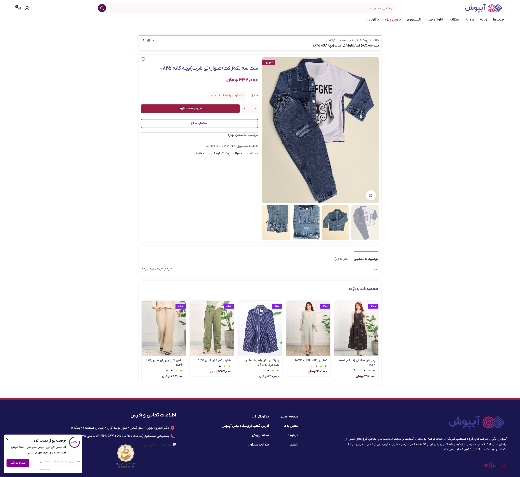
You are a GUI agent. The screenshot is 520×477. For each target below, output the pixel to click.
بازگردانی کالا (260, 417)
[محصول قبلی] (153, 40)
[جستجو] (102, 8)
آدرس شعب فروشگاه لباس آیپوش (245, 426)
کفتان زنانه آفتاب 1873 (311, 360)
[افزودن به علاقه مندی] (143, 59)
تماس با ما (291, 426)
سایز (254, 95)
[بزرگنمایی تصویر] (371, 195)
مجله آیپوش (260, 435)
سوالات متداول (258, 445)
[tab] (366, 257)
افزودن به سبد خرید (190, 108)
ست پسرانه (240, 154)
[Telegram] (486, 465)
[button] (374, 223)
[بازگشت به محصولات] (148, 40)
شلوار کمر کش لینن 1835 (213, 360)
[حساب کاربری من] (27, 8)
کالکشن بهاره (237, 135)
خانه (376, 40)
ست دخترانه (337, 40)
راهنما (294, 445)
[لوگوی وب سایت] (483, 8)
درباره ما (292, 435)
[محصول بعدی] (143, 40)
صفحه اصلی (289, 417)
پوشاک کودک (359, 40)
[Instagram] (503, 465)
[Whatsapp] (494, 465)
